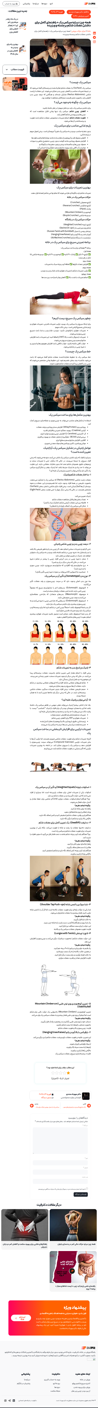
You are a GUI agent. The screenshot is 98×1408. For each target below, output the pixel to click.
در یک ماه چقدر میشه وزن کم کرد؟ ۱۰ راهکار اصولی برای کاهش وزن (12, 26)
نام (86, 1158)
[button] (7, 70)
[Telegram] (94, 37)
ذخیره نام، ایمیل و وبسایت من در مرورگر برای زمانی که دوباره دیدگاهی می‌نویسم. (62, 1189)
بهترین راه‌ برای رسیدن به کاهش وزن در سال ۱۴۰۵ (12, 49)
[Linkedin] (94, 33)
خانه (89, 31)
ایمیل (85, 1168)
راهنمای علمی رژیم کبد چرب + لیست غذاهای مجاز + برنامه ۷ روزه (75, 1288)
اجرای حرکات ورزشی (78, 31)
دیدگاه (85, 1125)
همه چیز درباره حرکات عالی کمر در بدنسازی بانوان (76, 1244)
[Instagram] (94, 41)
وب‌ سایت (85, 1177)
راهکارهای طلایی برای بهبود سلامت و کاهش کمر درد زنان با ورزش (25, 1246)
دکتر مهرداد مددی (73, 1094)
